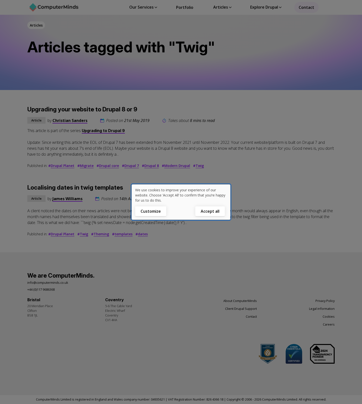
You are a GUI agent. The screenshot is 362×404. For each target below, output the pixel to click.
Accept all (210, 211)
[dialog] (181, 202)
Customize (151, 211)
